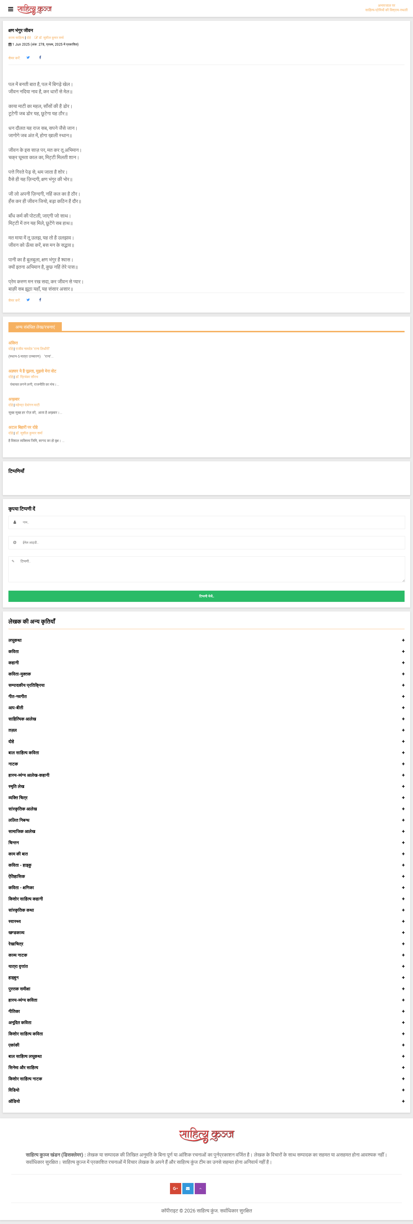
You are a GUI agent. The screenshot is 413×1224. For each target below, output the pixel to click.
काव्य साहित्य (16, 38)
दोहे (29, 38)
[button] (28, 58)
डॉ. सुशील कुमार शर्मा (51, 38)
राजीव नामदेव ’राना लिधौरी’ (32, 349)
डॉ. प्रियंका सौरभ (26, 377)
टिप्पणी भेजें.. (206, 596)
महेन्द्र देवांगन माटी (27, 405)
